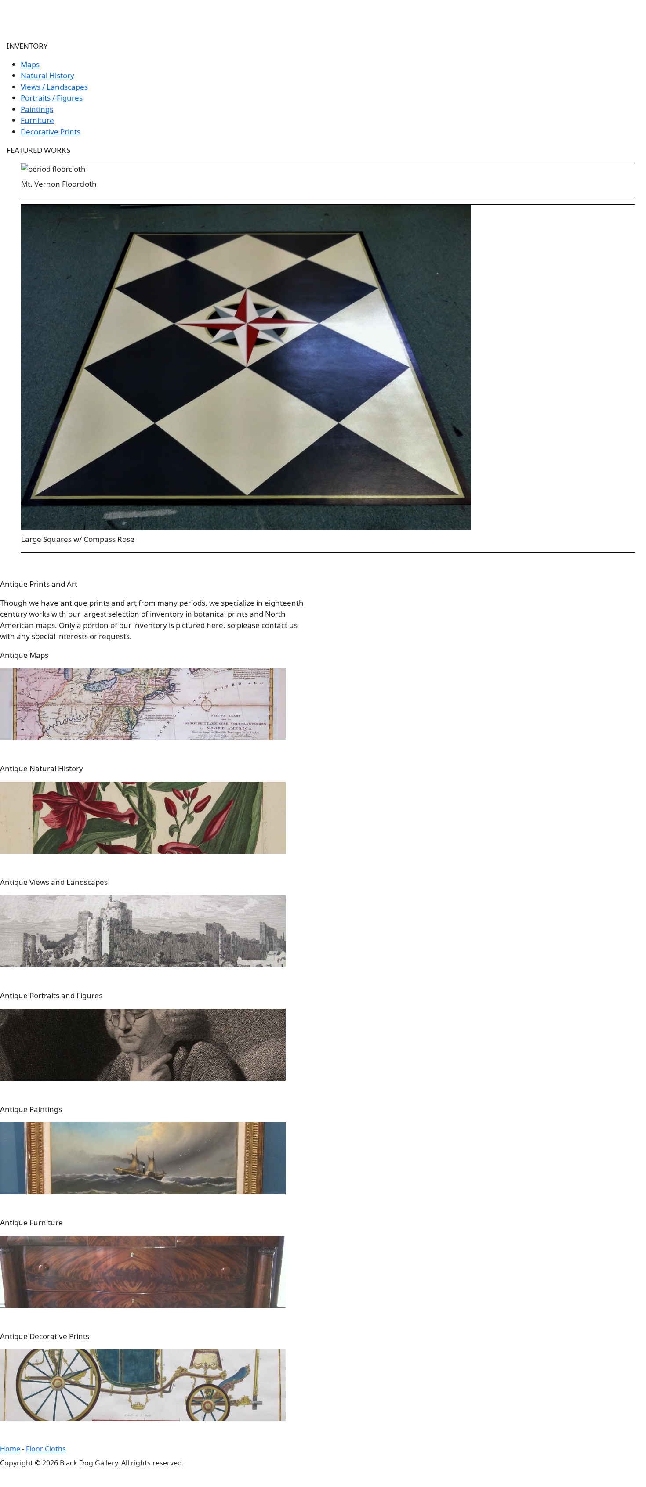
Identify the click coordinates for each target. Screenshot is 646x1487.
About (123, 12)
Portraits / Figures (52, 98)
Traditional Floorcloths (196, 12)
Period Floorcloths (387, 12)
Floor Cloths (46, 1449)
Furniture (37, 120)
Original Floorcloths (296, 12)
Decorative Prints (50, 131)
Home (83, 12)
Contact (558, 12)
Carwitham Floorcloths (482, 12)
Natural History (47, 75)
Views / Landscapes (54, 87)
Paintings (37, 109)
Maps (30, 64)
